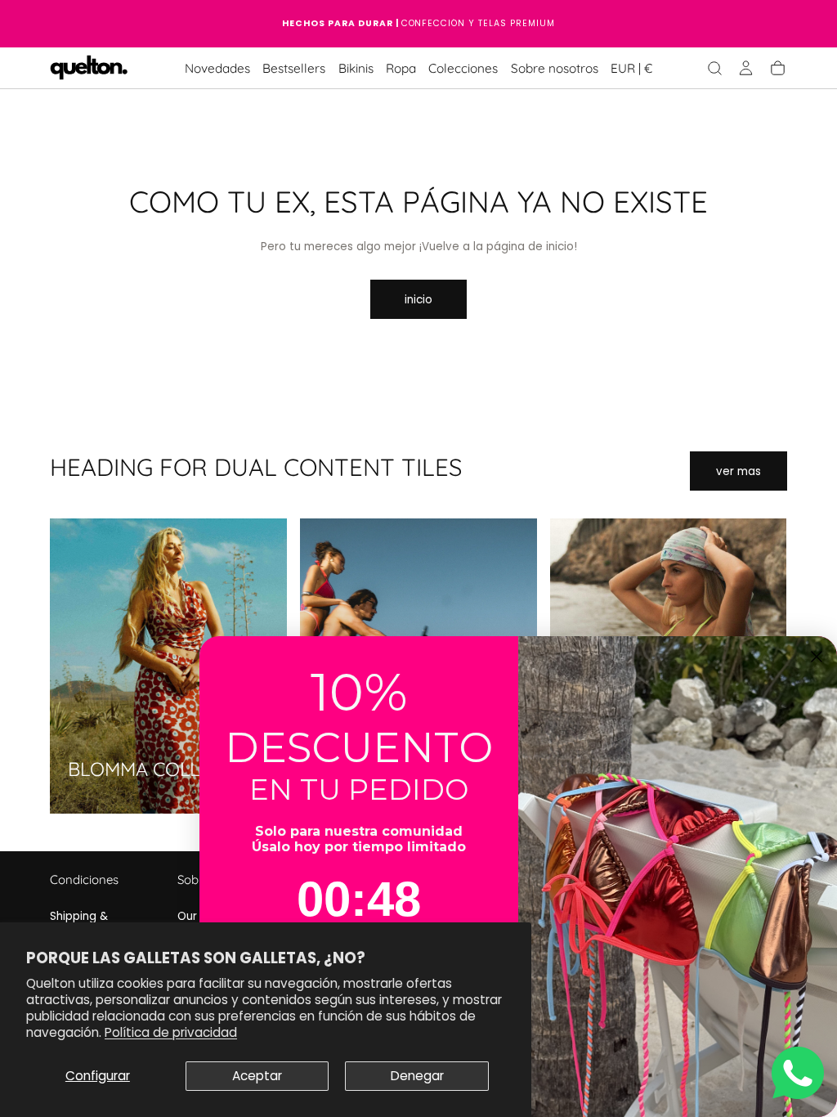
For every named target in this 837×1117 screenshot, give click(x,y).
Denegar (417, 1075)
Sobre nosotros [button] (554, 68)
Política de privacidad (171, 1032)
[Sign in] (745, 68)
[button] (631, 71)
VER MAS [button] (738, 471)
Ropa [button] (401, 68)
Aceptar (257, 1075)
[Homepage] (89, 69)
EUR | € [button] (631, 68)
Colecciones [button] (463, 68)
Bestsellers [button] (293, 68)
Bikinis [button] (356, 68)
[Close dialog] (816, 656)
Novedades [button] (217, 68)
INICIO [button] (418, 299)
